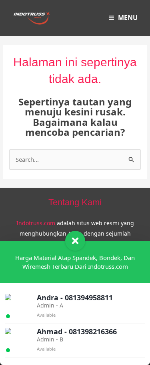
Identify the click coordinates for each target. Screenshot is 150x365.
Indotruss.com (35, 223)
